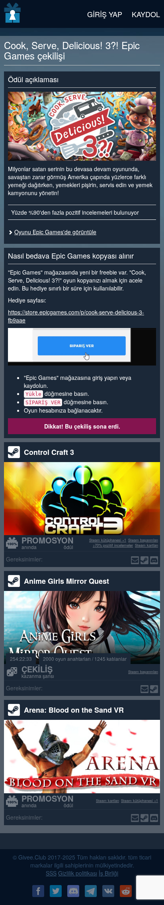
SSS (51, 873)
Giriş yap (104, 14)
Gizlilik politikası (77, 873)
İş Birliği (108, 873)
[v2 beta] (13, 14)
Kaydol (146, 14)
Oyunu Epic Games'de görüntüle (55, 232)
